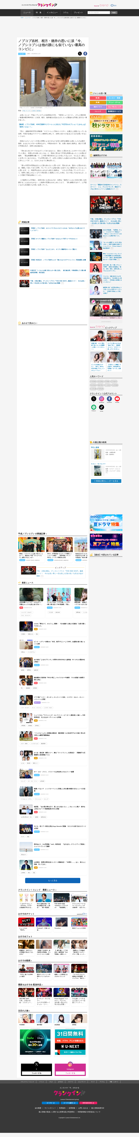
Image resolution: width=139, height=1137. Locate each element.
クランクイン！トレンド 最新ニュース (37, 889)
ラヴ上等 (51, 612)
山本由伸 (42, 781)
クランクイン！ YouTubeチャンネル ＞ (111, 318)
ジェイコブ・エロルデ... (26, 612)
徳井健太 (39, 110)
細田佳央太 (43, 817)
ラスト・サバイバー (25, 615)
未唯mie (23, 652)
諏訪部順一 (43, 743)
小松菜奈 (108, 385)
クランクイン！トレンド (27, 1081)
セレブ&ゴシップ (114, 107)
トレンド (98, 111)
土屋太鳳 (93, 389)
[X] (93, 398)
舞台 (37, 634)
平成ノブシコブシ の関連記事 (32, 534)
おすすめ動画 (25, 960)
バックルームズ (34, 743)
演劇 (98, 102)
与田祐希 (100, 389)
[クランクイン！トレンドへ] (101, 5)
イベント (41, 1081)
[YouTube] (117, 398)
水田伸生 (35, 688)
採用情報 (72, 1108)
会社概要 (38, 1108)
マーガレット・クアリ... (26, 799)
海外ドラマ (98, 107)
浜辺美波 (100, 381)
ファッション (38, 799)
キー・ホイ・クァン (32, 781)
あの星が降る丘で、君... (26, 817)
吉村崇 (33, 110)
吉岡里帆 (115, 385)
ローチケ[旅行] (68, 1103)
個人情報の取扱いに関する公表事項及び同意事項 (56, 1112)
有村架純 (93, 385)
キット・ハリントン (36, 707)
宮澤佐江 (37, 725)
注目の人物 (24, 1010)
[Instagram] (101, 398)
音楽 (28, 836)
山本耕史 (23, 872)
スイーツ (70, 1081)
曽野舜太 (29, 670)
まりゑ (22, 763)
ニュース (27, 17)
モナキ (22, 836)
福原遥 (36, 817)
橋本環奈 (100, 385)
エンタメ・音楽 (114, 98)
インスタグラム (86, 612)
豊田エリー (35, 763)
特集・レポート (114, 1081)
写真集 (107, 381)
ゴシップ (23, 781)
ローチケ (49, 1103)
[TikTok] (101, 407)
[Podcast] (93, 407)
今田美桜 (93, 381)
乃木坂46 (114, 381)
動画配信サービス (114, 111)
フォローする (36, 1073)
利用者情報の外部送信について (89, 1112)
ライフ (93, 1081)
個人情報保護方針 (97, 1108)
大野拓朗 (23, 725)
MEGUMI (58, 612)
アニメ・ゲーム (114, 102)
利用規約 (62, 1108)
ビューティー (82, 1081)
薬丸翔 (28, 763)
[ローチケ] (113, 5)
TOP (21, 17)
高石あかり (23, 854)
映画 (98, 98)
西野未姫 (78, 612)
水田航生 (30, 725)
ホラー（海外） (24, 743)
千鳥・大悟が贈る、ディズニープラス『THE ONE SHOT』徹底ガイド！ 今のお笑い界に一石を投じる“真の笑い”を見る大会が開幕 (60, 573)
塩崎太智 (36, 670)
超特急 (22, 670)
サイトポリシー (50, 1108)
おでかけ (60, 1081)
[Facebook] (109, 398)
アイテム (102, 1081)
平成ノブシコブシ (27, 110)
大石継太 (23, 634)
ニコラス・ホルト (48, 707)
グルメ (51, 1081)
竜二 (22, 688)
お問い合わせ (83, 1108)
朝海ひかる (30, 634)
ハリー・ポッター (25, 707)
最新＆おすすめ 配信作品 (30, 984)
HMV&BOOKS (87, 1103)
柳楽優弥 (28, 688)
